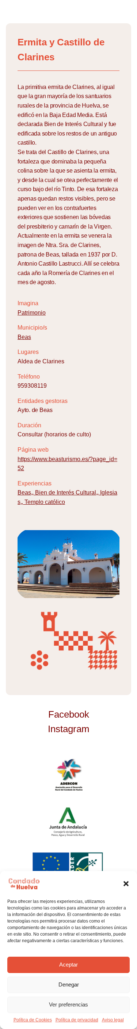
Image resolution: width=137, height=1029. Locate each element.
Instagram (69, 729)
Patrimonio (32, 313)
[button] (126, 883)
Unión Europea (69, 868)
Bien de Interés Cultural (65, 492)
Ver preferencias (68, 1004)
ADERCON (68, 775)
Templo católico (44, 502)
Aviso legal (113, 1019)
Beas (24, 337)
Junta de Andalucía (68, 821)
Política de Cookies (33, 1019)
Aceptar (68, 964)
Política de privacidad (77, 1019)
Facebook (68, 714)
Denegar (68, 984)
